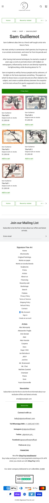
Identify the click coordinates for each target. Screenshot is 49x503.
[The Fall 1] (13, 170)
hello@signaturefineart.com (24, 418)
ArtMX (42, 469)
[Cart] (46, 6)
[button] (46, 20)
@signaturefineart (28, 429)
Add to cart (6, 125)
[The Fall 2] (36, 136)
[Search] (40, 6)
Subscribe (24, 405)
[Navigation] (2, 6)
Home (8, 20)
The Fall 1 (5, 183)
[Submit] (46, 236)
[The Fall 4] (36, 102)
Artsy (29, 445)
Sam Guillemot (6, 113)
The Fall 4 (28, 115)
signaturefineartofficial (28, 440)
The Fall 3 (5, 149)
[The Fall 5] (13, 102)
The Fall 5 (5, 115)
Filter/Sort (24, 91)
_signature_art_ (27, 434)
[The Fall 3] (13, 136)
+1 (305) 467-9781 (32, 424)
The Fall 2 (28, 149)
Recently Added (25, 20)
